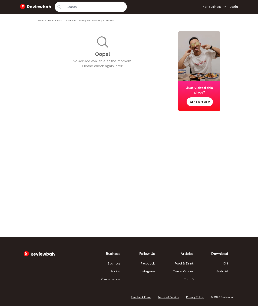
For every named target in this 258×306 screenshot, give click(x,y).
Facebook (148, 263)
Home (41, 20)
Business (114, 263)
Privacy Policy (195, 297)
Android (222, 271)
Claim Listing (111, 279)
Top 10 (189, 279)
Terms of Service (168, 297)
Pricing (116, 271)
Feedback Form (141, 297)
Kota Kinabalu (55, 20)
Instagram (147, 271)
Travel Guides (183, 271)
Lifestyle (70, 20)
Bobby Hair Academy (90, 20)
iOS (225, 263)
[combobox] (95, 7)
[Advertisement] (199, 168)
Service (110, 20)
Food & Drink (184, 263)
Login (234, 7)
